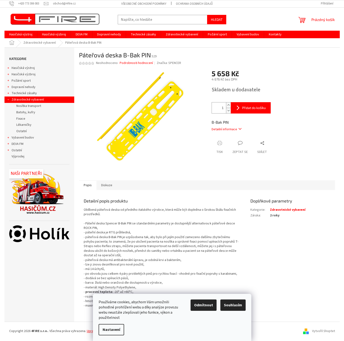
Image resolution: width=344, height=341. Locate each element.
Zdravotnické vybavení (28, 99)
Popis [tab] (88, 185)
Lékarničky (23, 124)
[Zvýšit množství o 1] (228, 105)
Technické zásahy (24, 93)
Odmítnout (203, 305)
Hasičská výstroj (23, 68)
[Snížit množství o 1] (228, 110)
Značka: (169, 63)
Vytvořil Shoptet (323, 331)
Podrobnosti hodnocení (136, 63)
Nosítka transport (28, 106)
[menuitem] (20, 34)
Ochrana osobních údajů (194, 4)
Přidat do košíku (254, 108)
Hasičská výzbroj (23, 74)
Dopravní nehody (23, 87)
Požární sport (21, 80)
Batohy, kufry (25, 112)
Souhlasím (233, 305)
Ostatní (21, 131)
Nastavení (111, 329)
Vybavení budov (23, 137)
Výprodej (18, 156)
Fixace (20, 118)
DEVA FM (17, 144)
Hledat (216, 19)
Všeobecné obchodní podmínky (143, 4)
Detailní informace (224, 129)
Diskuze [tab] (106, 185)
